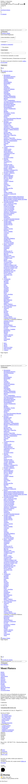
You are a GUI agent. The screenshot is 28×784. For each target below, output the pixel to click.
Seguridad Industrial (9, 202)
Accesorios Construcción (10, 193)
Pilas (5, 145)
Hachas (5, 286)
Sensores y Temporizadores (10, 140)
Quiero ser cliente (8, 347)
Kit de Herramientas (9, 78)
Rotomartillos (7, 83)
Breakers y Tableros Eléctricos (11, 129)
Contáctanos (5, 728)
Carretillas (6, 280)
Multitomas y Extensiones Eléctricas (12, 139)
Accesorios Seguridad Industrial (11, 219)
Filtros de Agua (7, 255)
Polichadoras (7, 93)
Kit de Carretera (8, 273)
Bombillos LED (8, 122)
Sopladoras (6, 248)
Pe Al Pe (6, 327)
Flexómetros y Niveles (9, 112)
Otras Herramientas (8, 119)
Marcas (5, 345)
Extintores (6, 216)
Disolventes (21, 198)
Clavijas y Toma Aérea (9, 138)
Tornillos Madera (8, 223)
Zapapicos (6, 290)
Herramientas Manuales (9, 104)
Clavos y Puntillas (8, 231)
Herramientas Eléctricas (9, 76)
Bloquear (6, 664)
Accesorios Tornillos (9, 242)
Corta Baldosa (7, 94)
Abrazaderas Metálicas (9, 238)
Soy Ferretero (5, 714)
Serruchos (6, 287)
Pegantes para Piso (8, 188)
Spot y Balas (7, 142)
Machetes (6, 281)
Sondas (5, 259)
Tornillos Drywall (8, 224)
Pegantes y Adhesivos (9, 173)
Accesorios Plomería (9, 171)
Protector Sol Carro (8, 272)
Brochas (6, 199)
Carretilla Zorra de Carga (10, 318)
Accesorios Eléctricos (9, 146)
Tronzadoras (7, 87)
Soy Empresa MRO (7, 716)
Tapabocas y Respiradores (10, 212)
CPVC (5, 163)
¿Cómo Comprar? (6, 718)
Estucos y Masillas (8, 177)
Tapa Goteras (7, 185)
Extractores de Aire (8, 252)
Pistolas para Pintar (22, 199)
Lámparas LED (7, 125)
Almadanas (6, 115)
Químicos (6, 184)
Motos (5, 277)
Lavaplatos (6, 156)
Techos (5, 186)
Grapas (5, 235)
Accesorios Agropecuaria (10, 305)
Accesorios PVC (8, 161)
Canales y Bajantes (8, 334)
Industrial (15, 198)
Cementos (6, 179)
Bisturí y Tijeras (8, 260)
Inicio (5, 343)
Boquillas (6, 189)
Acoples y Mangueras (9, 167)
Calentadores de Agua (9, 153)
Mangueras (6, 323)
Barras (5, 293)
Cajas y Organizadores (9, 100)
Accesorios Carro (8, 274)
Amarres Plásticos (8, 325)
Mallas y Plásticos (8, 304)
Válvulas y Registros (9, 166)
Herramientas (7, 75)
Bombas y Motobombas (9, 96)
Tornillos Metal (7, 221)
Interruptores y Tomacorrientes (11, 128)
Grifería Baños (7, 150)
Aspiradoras (7, 247)
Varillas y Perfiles (8, 192)
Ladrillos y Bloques (8, 181)
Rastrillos (6, 291)
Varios (5, 340)
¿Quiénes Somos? (6, 725)
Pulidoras (6, 80)
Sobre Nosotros (7, 348)
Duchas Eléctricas (8, 152)
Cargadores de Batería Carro (11, 266)
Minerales (6, 200)
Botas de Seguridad (8, 205)
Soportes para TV (8, 251)
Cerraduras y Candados (9, 329)
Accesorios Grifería (8, 157)
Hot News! (4, 781)
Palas (5, 284)
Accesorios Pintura (13, 200)
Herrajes (6, 312)
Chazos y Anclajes (8, 228)
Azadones (6, 288)
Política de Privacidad (7, 731)
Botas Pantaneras (8, 300)
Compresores (7, 90)
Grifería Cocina (7, 149)
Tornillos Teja (7, 240)
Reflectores (6, 136)
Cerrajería (6, 314)
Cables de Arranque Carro (10, 265)
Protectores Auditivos (9, 213)
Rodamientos (7, 330)
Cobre (5, 337)
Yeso (5, 191)
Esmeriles (6, 92)
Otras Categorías (8, 307)
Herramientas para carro (9, 270)
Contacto (6, 350)
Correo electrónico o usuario (8, 37)
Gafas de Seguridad (8, 210)
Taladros (6, 79)
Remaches (6, 230)
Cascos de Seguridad (9, 207)
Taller (5, 276)
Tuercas (6, 226)
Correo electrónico (6, 53)
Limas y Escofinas (8, 294)
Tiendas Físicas (5, 727)
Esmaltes (14, 196)
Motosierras (6, 301)
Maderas (6, 198)
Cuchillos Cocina (8, 258)
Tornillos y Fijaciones (9, 220)
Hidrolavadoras (7, 245)
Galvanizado (7, 339)
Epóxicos (10, 198)
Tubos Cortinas (7, 336)
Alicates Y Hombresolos (10, 108)
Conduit (6, 131)
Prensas (5, 117)
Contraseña (4, 41)
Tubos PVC (7, 160)
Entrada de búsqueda (6, 30)
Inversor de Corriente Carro (10, 267)
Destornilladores (8, 82)
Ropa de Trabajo (8, 214)
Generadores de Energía (10, 97)
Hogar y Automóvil (8, 244)
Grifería (6, 147)
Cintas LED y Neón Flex (10, 135)
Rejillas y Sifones (8, 168)
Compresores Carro (8, 269)
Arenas (5, 182)
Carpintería (6, 315)
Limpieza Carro (7, 263)
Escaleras (6, 311)
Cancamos (6, 233)
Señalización (7, 217)
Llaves (5, 110)
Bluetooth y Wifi (8, 133)
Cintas (5, 309)
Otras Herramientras (9, 103)
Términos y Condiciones (8, 729)
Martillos (6, 111)
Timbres (6, 333)
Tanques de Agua (8, 164)
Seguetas (6, 295)
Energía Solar (7, 132)
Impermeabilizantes (8, 175)
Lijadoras (6, 86)
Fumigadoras (7, 297)
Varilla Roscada (7, 241)
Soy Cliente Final (6, 717)
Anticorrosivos (20, 196)
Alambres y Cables (8, 126)
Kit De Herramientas (9, 105)
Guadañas (6, 283)
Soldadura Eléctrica (8, 320)
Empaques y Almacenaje (10, 326)
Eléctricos (6, 121)
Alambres (6, 302)
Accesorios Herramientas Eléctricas (12, 101)
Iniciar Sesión (4, 50)
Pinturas (6, 195)
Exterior (10, 196)
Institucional (7, 154)
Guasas (5, 234)
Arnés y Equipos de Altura (10, 203)
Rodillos (10, 199)
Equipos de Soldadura (9, 89)
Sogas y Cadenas (8, 316)
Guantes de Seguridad (9, 206)
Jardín (5, 249)
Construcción (7, 174)
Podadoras (6, 298)
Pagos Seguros (5, 720)
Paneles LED (7, 124)
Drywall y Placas (8, 178)
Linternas (6, 143)
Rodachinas (6, 322)
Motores (6, 99)
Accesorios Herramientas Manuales (12, 118)
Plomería (6, 159)
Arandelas (6, 227)
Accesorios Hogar (8, 262)
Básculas (6, 332)
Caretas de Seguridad (9, 209)
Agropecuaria (7, 279)
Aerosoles (15, 199)
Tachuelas (6, 237)
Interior (6, 196)
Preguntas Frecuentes (7, 723)
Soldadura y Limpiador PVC (11, 170)
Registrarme (4, 65)
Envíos (3, 721)
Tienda (5, 344)
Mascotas (6, 253)
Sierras (5, 85)
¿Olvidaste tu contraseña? (7, 44)
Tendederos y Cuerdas (9, 256)
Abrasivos (6, 308)
